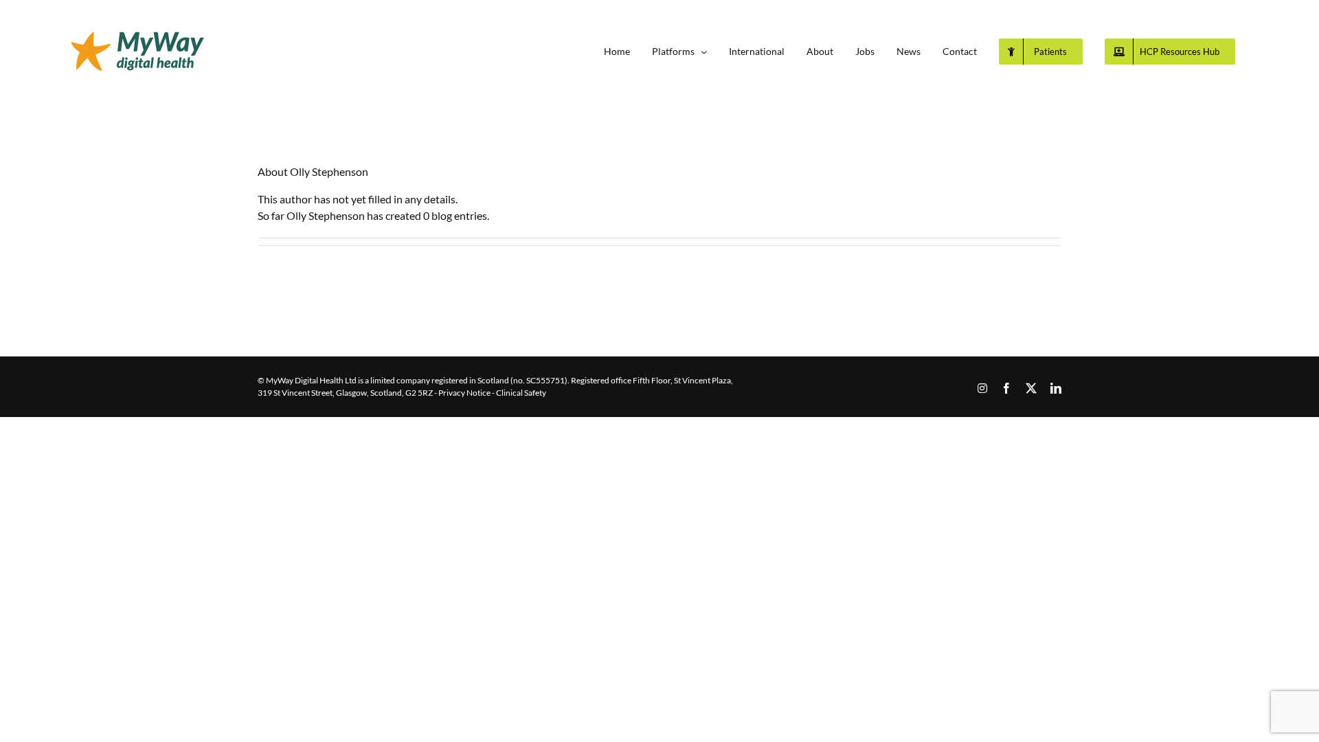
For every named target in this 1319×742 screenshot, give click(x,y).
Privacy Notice (464, 392)
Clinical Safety (521, 392)
